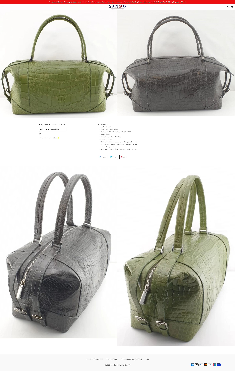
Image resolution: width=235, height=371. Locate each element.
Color (42, 129)
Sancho (113, 365)
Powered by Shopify (123, 365)
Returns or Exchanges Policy (131, 359)
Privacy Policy (112, 359)
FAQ (147, 359)
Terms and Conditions (94, 359)
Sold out (53, 141)
